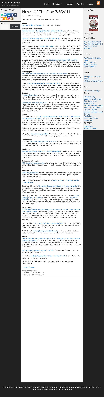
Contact (90, 4)
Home (46, 4)
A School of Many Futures (93, 81)
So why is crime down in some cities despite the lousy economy (45, 74)
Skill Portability (89, 97)
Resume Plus (89, 103)
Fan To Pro (88, 116)
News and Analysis (30, 270)
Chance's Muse (89, 67)
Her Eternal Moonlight (92, 91)
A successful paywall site (40, 134)
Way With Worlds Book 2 (93, 44)
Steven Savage (11, 2)
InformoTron (88, 126)
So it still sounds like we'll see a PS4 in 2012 (38, 250)
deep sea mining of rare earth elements (63, 60)
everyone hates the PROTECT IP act (43, 141)
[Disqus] (52, 303)
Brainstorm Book (90, 65)
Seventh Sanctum (90, 129)
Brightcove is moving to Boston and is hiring (44, 83)
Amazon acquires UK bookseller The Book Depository (41, 151)
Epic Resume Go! (90, 101)
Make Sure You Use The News (34, 272)
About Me (80, 4)
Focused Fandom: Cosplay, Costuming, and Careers (93, 112)
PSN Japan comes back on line (33, 163)
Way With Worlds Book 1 (93, 42)
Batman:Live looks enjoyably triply (34, 103)
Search (3, 23)
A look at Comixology (29, 95)
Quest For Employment (92, 99)
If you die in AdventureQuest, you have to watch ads (47, 256)
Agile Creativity (89, 62)
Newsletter (69, 4)
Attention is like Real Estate (32, 25)
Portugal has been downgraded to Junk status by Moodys (42, 31)
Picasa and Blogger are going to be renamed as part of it (58, 186)
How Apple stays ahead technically (45, 231)
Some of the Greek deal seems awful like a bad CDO (41, 38)
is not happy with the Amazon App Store (48, 223)
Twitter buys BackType (30, 173)
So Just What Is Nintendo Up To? (35, 275)
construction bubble (47, 46)
